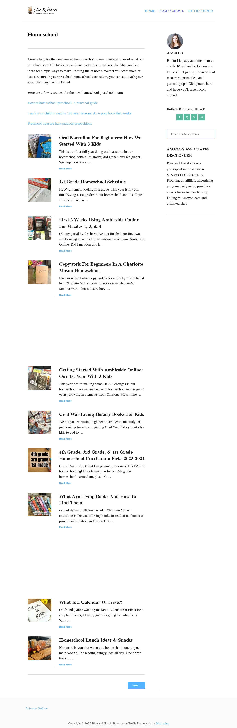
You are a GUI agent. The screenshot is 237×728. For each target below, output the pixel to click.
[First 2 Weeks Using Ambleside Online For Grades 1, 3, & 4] (39, 228)
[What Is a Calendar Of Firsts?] (39, 610)
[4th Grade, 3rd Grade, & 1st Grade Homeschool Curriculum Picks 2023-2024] (39, 460)
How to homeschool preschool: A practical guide (63, 103)
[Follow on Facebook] (179, 117)
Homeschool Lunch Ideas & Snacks (96, 639)
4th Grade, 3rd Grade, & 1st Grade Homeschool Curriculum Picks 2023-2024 (102, 455)
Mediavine (162, 723)
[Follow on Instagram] (201, 117)
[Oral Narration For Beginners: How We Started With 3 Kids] (39, 146)
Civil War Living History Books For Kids (101, 413)
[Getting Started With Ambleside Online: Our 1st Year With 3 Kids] (39, 378)
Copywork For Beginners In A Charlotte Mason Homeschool (101, 267)
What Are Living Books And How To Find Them (97, 499)
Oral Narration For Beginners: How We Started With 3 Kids (100, 140)
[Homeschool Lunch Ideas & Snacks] (39, 648)
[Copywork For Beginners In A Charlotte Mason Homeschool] (39, 272)
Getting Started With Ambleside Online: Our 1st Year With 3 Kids (101, 373)
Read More (65, 168)
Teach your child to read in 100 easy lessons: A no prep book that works (79, 113)
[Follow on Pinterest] (194, 117)
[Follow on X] (187, 117)
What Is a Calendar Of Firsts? (90, 601)
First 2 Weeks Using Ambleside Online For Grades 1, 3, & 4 (99, 222)
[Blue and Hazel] (62, 11)
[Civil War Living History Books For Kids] (39, 422)
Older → (136, 685)
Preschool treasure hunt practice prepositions (60, 123)
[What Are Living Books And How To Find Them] (39, 504)
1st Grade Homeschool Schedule (92, 181)
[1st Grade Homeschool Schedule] (39, 190)
